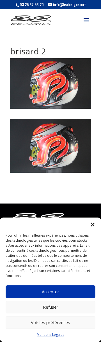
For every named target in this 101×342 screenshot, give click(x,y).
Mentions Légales (50, 334)
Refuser (50, 307)
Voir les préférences (50, 322)
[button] (92, 224)
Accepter (50, 291)
